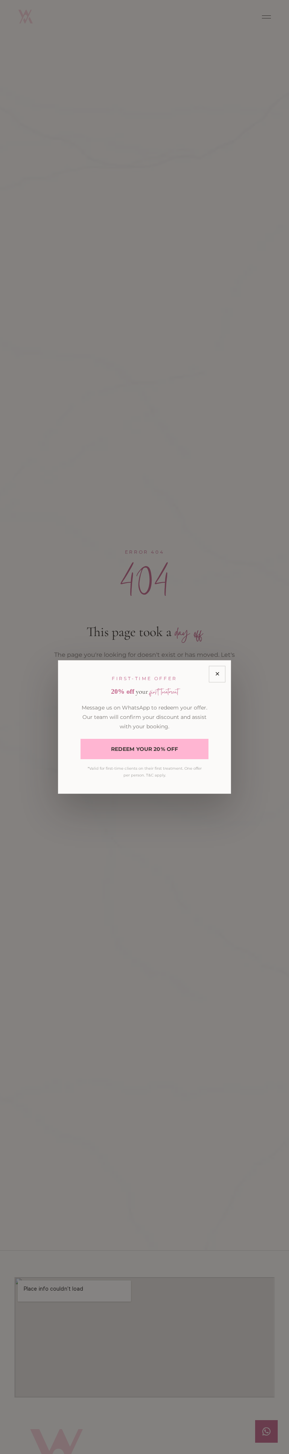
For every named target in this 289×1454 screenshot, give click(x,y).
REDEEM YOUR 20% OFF (144, 749)
